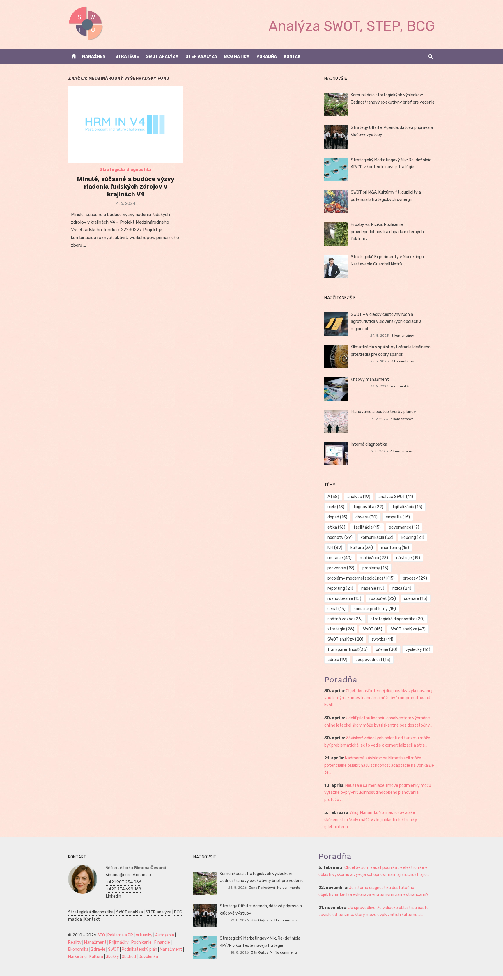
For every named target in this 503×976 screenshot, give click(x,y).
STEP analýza (201, 56)
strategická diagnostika (397, 619)
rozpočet (382, 598)
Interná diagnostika (369, 444)
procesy (415, 578)
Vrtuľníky (144, 935)
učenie (386, 649)
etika (336, 527)
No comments (288, 887)
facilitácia (367, 527)
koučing (412, 537)
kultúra (361, 547)
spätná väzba (344, 619)
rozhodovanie (344, 598)
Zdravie (98, 949)
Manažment (95, 56)
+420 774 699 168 (123, 889)
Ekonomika (78, 949)
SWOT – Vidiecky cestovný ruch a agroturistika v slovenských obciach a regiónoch (386, 321)
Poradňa (266, 56)
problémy (375, 568)
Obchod (129, 956)
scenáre (415, 598)
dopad (337, 517)
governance (404, 527)
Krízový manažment (370, 379)
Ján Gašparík (261, 920)
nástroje (408, 557)
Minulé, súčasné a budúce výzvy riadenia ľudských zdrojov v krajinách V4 (125, 186)
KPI (334, 547)
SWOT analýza (162, 56)
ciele (335, 506)
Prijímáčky (119, 942)
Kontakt (293, 56)
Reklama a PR (120, 935)
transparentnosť (347, 649)
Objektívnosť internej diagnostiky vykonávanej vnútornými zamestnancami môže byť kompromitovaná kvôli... (378, 698)
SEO (101, 935)
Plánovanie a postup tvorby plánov (383, 411)
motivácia (374, 557)
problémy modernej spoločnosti (361, 578)
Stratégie (127, 56)
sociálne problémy (375, 608)
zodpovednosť (372, 659)
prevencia (340, 568)
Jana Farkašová (262, 887)
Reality (75, 942)
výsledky (417, 649)
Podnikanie (141, 942)
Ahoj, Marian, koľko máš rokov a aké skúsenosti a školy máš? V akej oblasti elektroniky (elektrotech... (370, 819)
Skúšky (112, 956)
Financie (162, 942)
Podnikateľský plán (139, 949)
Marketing (77, 956)
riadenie (372, 588)
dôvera (366, 517)
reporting (340, 588)
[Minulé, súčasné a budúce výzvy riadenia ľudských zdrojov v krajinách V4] (125, 124)
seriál (336, 608)
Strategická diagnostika (126, 169)
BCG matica (236, 56)
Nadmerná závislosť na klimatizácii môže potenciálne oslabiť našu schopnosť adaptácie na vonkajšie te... (379, 765)
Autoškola (164, 935)
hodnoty (340, 537)
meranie (339, 557)
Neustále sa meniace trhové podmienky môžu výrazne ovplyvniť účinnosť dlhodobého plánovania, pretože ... (377, 792)
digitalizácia (407, 506)
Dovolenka (148, 956)
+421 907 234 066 (123, 882)
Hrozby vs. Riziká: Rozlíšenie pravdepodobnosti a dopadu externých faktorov (387, 231)
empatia (398, 517)
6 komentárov (402, 361)
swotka (382, 639)
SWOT (372, 629)
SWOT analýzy (345, 639)
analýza (358, 496)
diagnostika (368, 506)
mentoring (395, 547)
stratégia (340, 629)
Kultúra (96, 956)
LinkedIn (113, 896)
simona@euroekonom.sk (129, 874)
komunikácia (377, 537)
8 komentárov (402, 336)
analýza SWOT (395, 496)
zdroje (337, 659)
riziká (401, 588)
